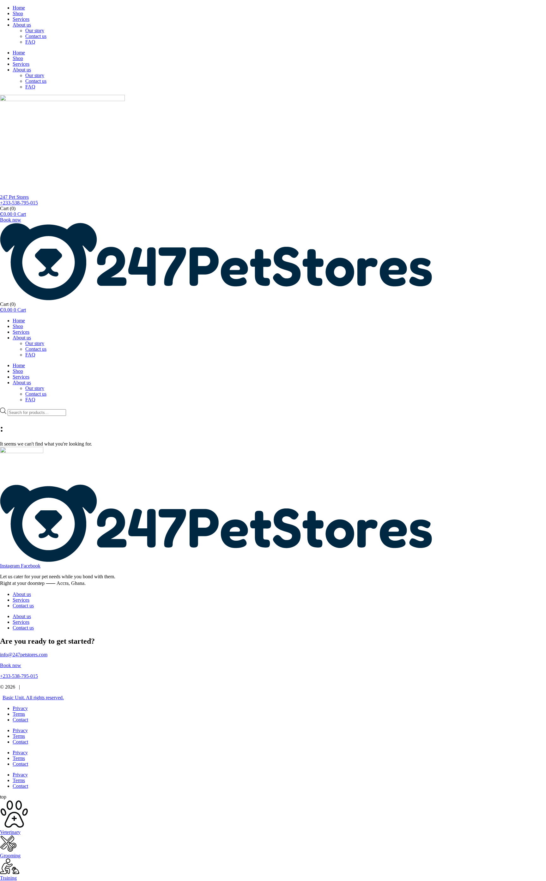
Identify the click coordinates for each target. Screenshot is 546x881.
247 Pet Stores (14, 197)
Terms (19, 714)
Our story (34, 30)
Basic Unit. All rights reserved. (33, 697)
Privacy (20, 708)
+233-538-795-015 (19, 202)
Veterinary (10, 832)
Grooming (10, 855)
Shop (18, 13)
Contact (20, 719)
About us (22, 24)
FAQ (30, 42)
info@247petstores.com (23, 654)
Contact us (35, 36)
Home (19, 7)
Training (8, 878)
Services (21, 19)
